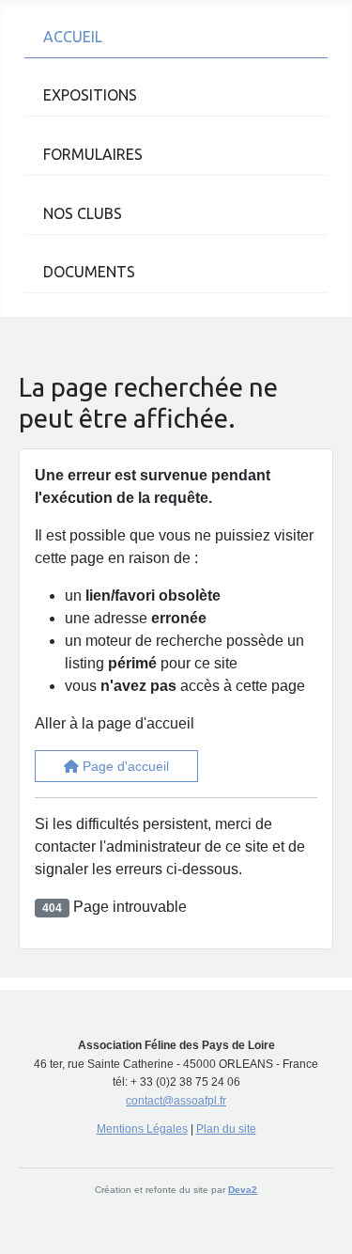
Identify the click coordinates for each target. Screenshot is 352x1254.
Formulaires (93, 154)
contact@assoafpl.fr (176, 1100)
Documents (89, 271)
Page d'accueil (124, 766)
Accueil (72, 36)
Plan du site (226, 1129)
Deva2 (242, 1189)
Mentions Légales (142, 1129)
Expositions (90, 94)
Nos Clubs (82, 213)
